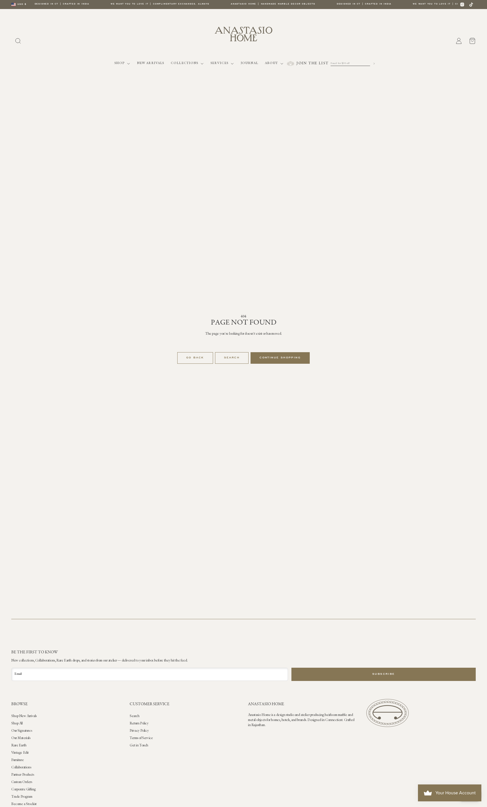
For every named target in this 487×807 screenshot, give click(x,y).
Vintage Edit (20, 753)
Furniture (17, 760)
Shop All (17, 723)
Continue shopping (280, 358)
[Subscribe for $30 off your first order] (374, 63)
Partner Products (22, 775)
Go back (195, 358)
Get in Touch (139, 745)
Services (219, 63)
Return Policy (139, 723)
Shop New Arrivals (24, 716)
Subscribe (383, 674)
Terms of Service (141, 738)
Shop (119, 63)
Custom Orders (21, 782)
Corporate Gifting (23, 789)
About (271, 63)
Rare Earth (18, 745)
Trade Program (21, 797)
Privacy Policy (139, 731)
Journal (249, 63)
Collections (184, 63)
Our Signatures (21, 731)
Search (232, 358)
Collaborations (21, 767)
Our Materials (20, 738)
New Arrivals (150, 63)
